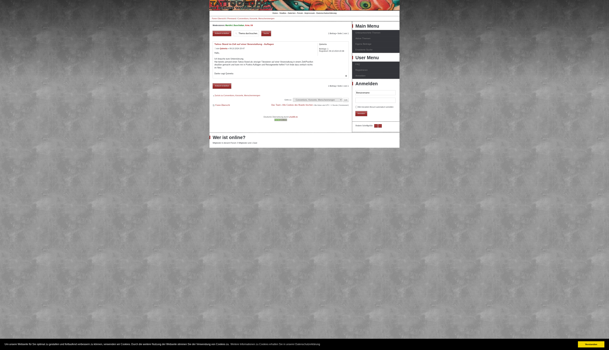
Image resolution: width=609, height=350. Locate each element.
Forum (300, 13)
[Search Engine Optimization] (280, 120)
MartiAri (229, 25)
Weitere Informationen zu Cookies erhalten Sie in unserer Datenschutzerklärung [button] (275, 344)
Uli (251, 25)
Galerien (291, 13)
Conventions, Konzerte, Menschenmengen (256, 18)
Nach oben (346, 76)
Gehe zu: (288, 100)
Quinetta (223, 48)
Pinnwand (231, 18)
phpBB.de (293, 117)
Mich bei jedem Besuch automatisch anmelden (375, 107)
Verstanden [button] (591, 344)
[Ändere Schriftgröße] (376, 127)
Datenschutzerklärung (326, 13)
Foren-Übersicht (219, 18)
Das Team (276, 105)
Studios (282, 13)
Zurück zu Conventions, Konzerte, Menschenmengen (237, 95)
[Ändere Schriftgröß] (380, 127)
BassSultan (239, 25)
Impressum (309, 13)
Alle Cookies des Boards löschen (297, 105)
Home (275, 13)
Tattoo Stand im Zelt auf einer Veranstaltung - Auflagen (244, 44)
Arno (247, 25)
